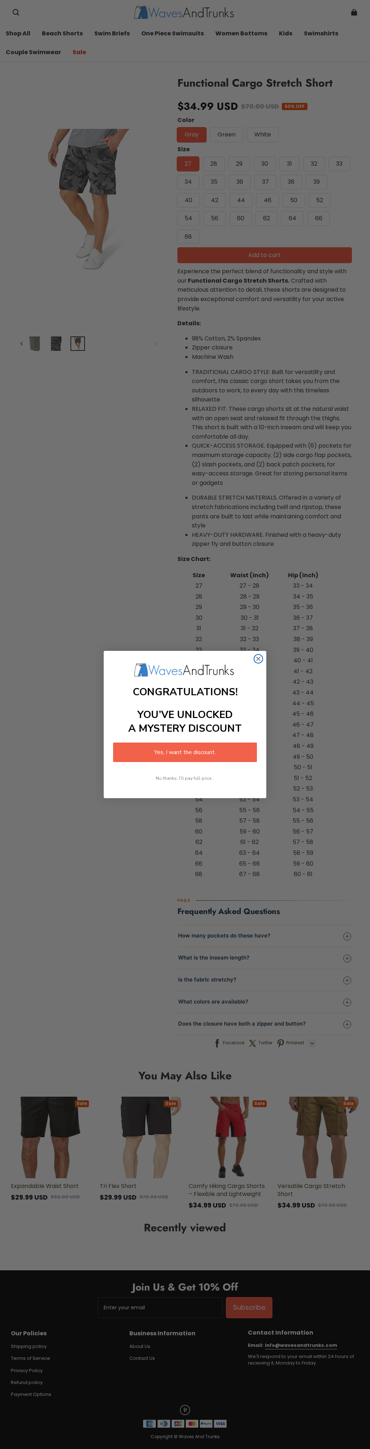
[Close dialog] (258, 658)
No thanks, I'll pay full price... (185, 778)
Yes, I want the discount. (185, 752)
